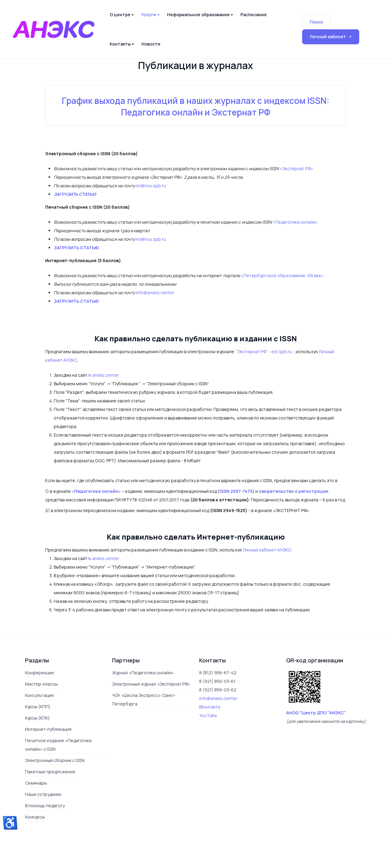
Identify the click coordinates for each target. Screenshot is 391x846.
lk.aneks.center (103, 375)
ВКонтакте (210, 707)
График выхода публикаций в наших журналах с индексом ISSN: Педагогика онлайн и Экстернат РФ (195, 106)
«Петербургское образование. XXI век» (282, 275)
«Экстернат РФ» (296, 168)
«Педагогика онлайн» (295, 222)
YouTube (208, 715)
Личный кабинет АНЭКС (267, 550)
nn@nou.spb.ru (151, 186)
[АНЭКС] (53, 28)
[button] (121, 14)
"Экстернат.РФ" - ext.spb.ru (264, 351)
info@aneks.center (155, 292)
